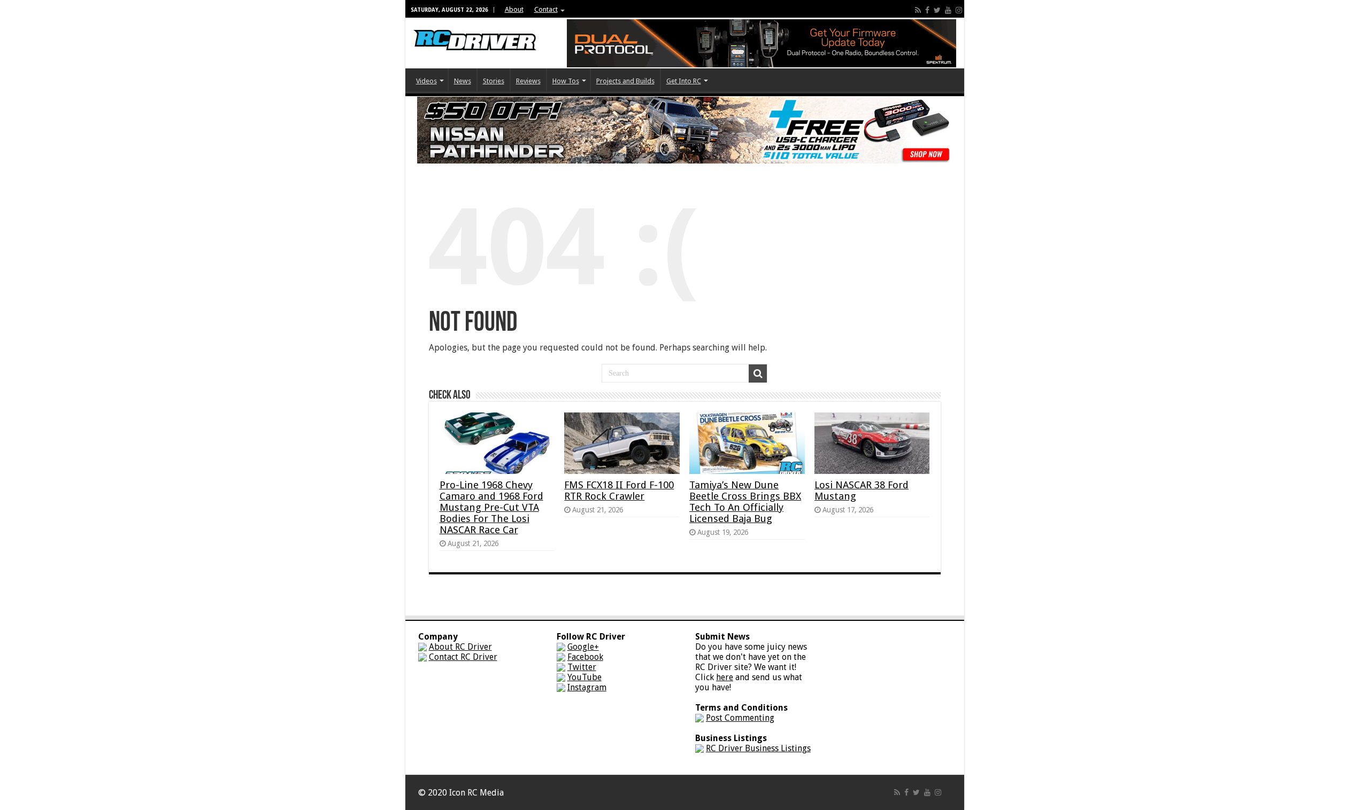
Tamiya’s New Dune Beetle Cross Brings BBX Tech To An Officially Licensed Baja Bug (745, 501)
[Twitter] (937, 10)
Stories (493, 81)
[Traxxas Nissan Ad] (684, 129)
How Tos (565, 81)
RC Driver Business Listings (758, 748)
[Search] (758, 373)
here (724, 677)
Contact (546, 9)
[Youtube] (948, 10)
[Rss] (918, 10)
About (514, 9)
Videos (426, 81)
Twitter (581, 667)
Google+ (583, 647)
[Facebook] (927, 10)
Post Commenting (740, 718)
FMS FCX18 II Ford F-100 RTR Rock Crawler (619, 490)
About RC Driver (460, 647)
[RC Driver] (474, 30)
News (462, 81)
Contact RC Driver (463, 657)
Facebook (585, 657)
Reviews (528, 81)
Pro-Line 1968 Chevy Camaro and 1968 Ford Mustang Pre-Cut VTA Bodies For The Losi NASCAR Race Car (491, 507)
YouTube (584, 677)
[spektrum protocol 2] (761, 42)
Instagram (586, 687)
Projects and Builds (625, 81)
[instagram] (959, 10)
